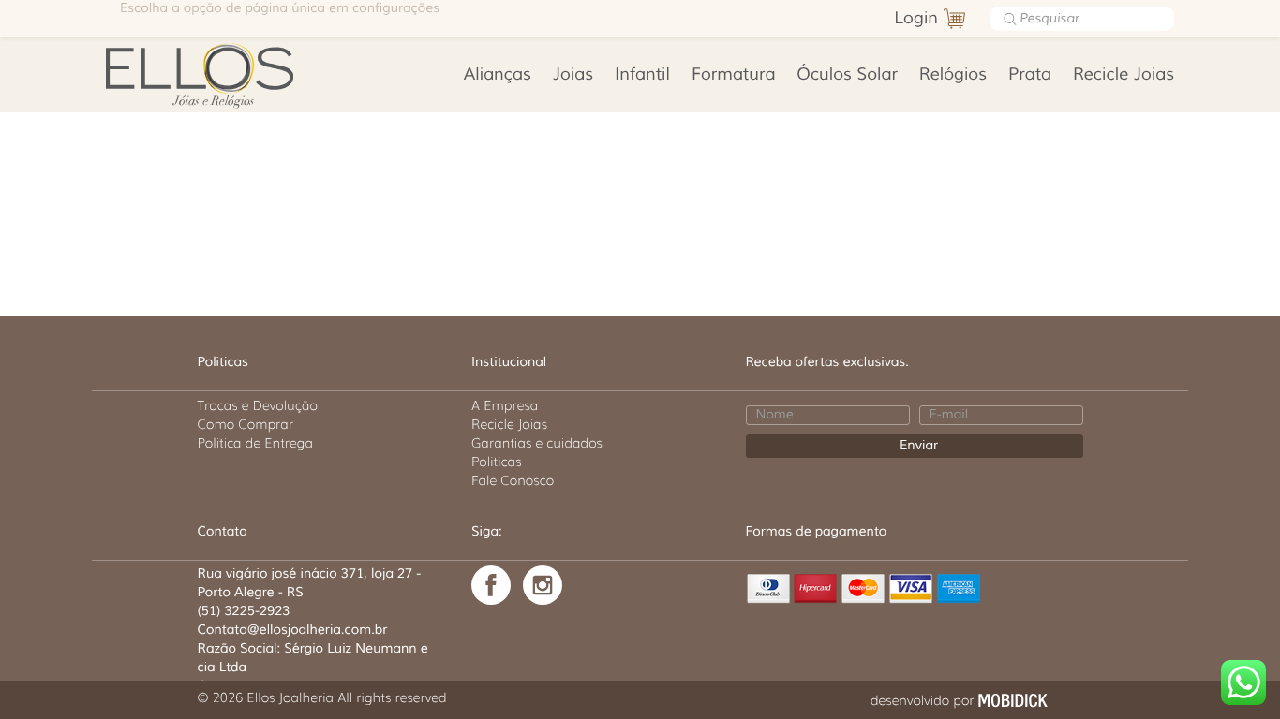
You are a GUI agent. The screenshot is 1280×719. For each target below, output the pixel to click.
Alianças (497, 75)
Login (916, 18)
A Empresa (504, 405)
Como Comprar (246, 424)
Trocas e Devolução (258, 405)
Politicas (496, 461)
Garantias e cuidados (537, 442)
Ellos (229, 74)
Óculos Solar (847, 75)
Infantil (642, 75)
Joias (573, 75)
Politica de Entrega (256, 442)
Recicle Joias (1123, 75)
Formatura (733, 75)
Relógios (953, 75)
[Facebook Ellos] (491, 585)
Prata (1029, 75)
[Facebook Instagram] (542, 585)
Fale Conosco (512, 480)
